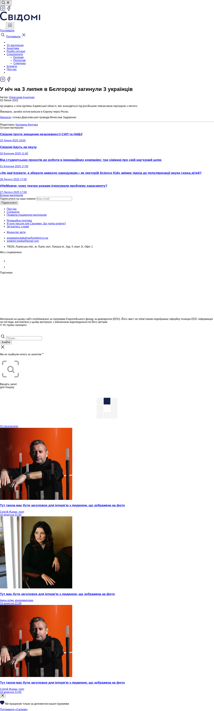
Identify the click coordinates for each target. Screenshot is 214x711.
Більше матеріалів (11, 195)
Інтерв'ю (12, 66)
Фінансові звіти (16, 232)
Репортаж (19, 60)
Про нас (12, 69)
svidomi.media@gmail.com (23, 241)
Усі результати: (9, 426)
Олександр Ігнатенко (22, 97)
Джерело (5, 117)
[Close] (2, 696)
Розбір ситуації (16, 51)
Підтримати (7, 30)
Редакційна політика (19, 220)
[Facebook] (8, 10)
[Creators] (6, 332)
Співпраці (19, 63)
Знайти (5, 342)
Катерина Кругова (27, 124)
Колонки (18, 57)
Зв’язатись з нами (18, 226)
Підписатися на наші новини (17, 198)
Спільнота (13, 211)
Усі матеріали (15, 45)
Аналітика (13, 48)
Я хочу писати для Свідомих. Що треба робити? (36, 223)
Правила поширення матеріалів (27, 214)
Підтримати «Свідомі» (14, 709)
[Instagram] (3, 10)
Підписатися (9, 202)
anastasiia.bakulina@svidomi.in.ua (27, 237)
